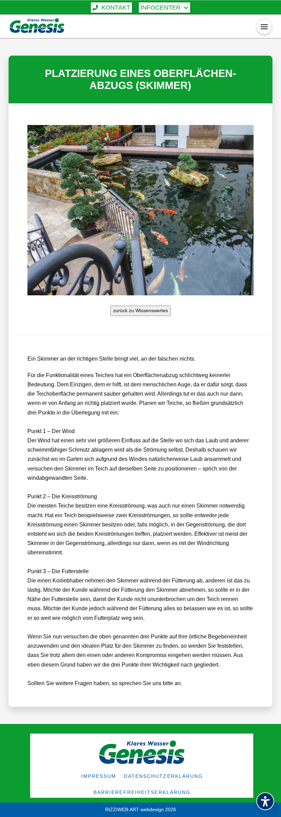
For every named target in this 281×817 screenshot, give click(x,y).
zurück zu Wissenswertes (140, 310)
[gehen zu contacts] (118, 683)
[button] (111, 7)
